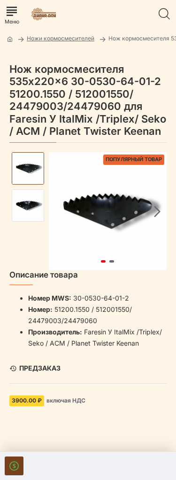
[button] (58, 211)
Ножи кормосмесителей (60, 38)
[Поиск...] (164, 14)
